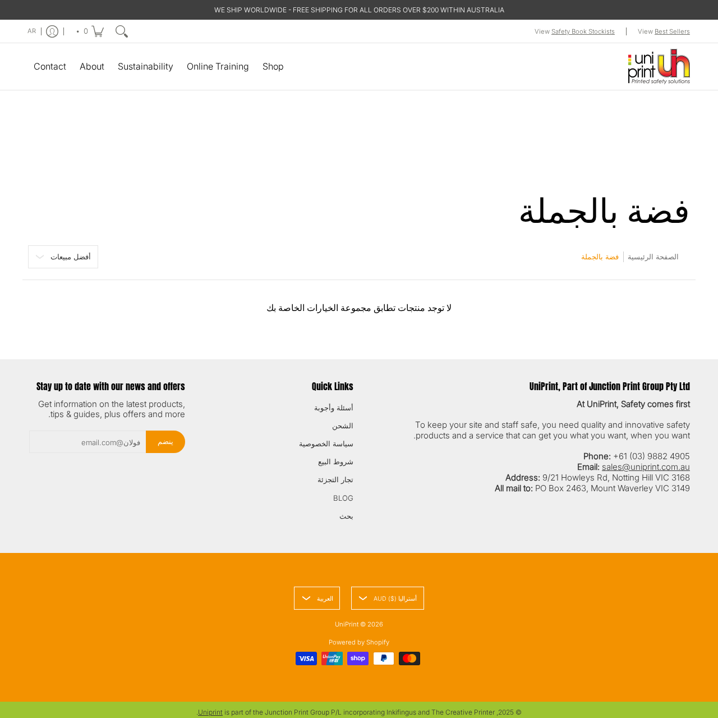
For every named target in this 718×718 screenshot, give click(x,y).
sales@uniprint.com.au (646, 466)
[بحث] (121, 31)
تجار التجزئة (335, 479)
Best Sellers (672, 31)
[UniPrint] (659, 66)
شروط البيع (335, 461)
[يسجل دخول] (52, 31)
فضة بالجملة (600, 256)
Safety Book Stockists (583, 31)
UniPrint (346, 624)
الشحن (342, 425)
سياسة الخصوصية (326, 443)
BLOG (343, 497)
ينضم (165, 441)
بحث (346, 515)
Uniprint (210, 712)
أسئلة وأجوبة (333, 407)
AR (31, 31)
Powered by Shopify (359, 642)
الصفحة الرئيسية (653, 256)
